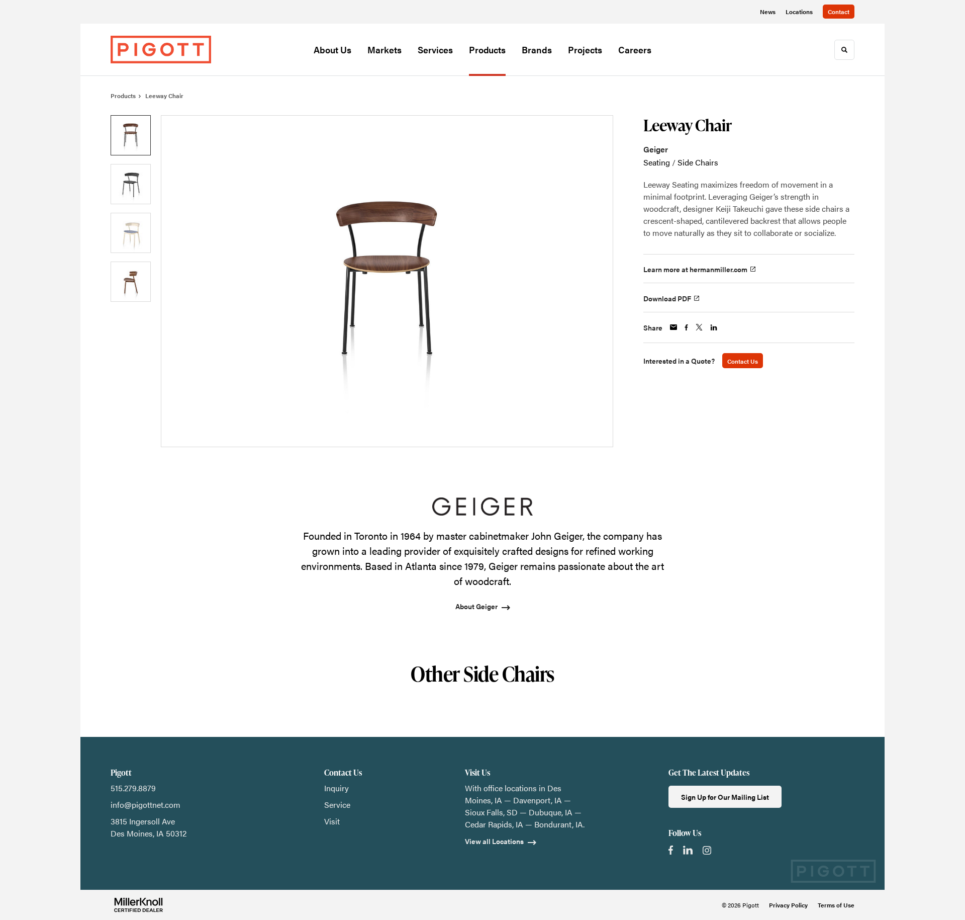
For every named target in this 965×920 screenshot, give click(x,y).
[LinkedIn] (688, 850)
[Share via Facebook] (686, 327)
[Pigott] (161, 49)
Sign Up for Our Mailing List (725, 797)
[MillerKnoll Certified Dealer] (138, 904)
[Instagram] (707, 850)
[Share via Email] (673, 327)
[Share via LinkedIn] (713, 327)
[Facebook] (670, 850)
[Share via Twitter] (699, 327)
